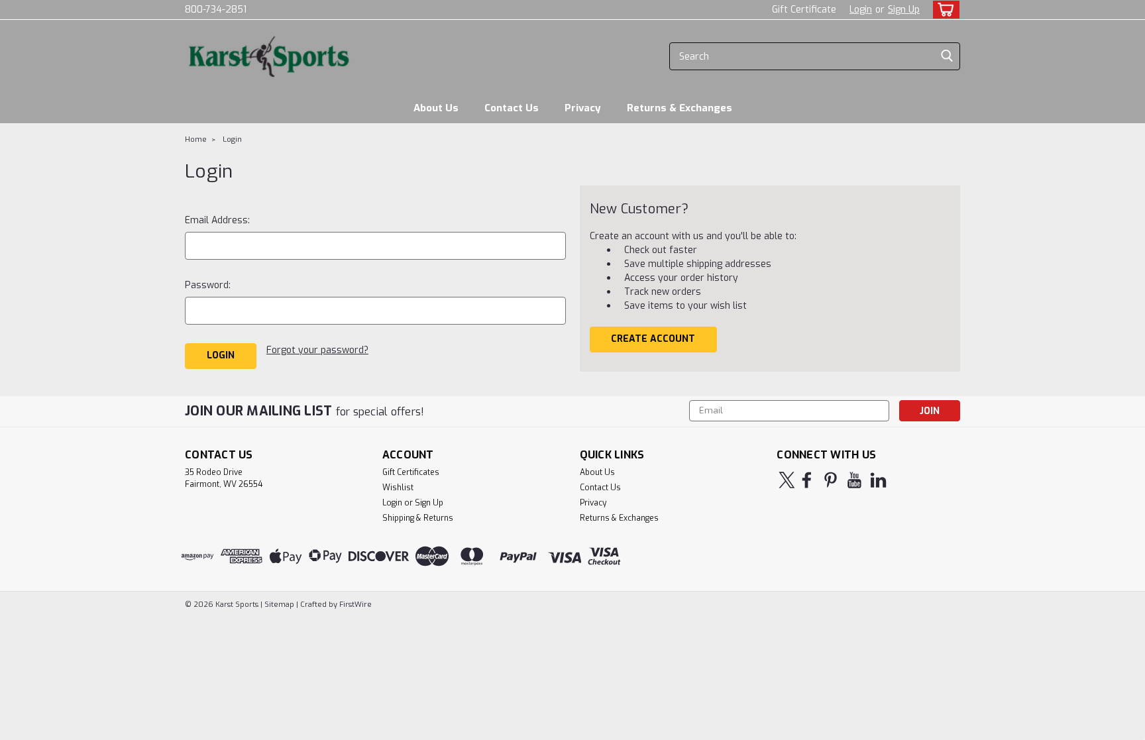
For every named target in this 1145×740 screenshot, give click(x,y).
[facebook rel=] (806, 480)
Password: (208, 285)
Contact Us (511, 108)
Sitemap (279, 604)
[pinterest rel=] (830, 480)
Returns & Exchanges (679, 108)
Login (860, 9)
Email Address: (217, 220)
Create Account (653, 339)
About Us (436, 108)
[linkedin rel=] (878, 480)
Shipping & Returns (417, 518)
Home (196, 139)
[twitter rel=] (787, 480)
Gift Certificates (410, 472)
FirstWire (354, 604)
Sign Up (904, 9)
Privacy (583, 108)
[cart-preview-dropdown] (943, 10)
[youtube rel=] (854, 480)
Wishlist (397, 487)
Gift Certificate (804, 9)
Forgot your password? (317, 350)
